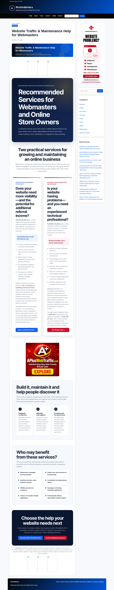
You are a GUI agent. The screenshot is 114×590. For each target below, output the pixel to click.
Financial (82, 115)
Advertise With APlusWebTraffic (30, 538)
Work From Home (84, 133)
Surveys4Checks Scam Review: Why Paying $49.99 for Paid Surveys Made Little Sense (90, 168)
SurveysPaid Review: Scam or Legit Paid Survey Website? (90, 161)
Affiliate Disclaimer (80, 581)
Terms (54, 16)
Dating (81, 108)
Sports (81, 125)
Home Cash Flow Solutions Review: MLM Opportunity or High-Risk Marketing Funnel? (90, 176)
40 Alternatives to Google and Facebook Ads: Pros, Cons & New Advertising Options (89, 191)
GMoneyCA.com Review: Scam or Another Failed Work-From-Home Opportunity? (89, 183)
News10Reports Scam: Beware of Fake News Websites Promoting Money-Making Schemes (91, 154)
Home (30, 16)
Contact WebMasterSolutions (55, 538)
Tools (41, 16)
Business (18, 23)
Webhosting (83, 129)
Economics (82, 111)
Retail (81, 118)
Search (82, 16)
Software (89, 581)
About (36, 16)
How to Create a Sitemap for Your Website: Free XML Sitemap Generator (90, 198)
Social (81, 122)
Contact (47, 16)
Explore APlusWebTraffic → (27, 330)
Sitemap (101, 581)
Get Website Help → (58, 330)
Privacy (60, 16)
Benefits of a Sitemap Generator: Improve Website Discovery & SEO (89, 147)
